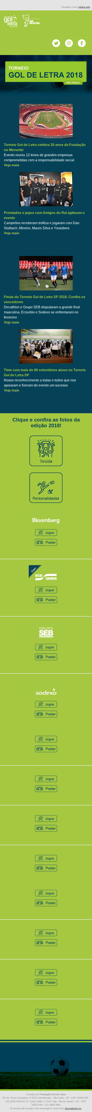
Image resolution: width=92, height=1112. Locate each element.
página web (84, 7)
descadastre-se (73, 1108)
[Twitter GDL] (56, 48)
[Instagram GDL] (68, 48)
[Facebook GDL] (81, 48)
